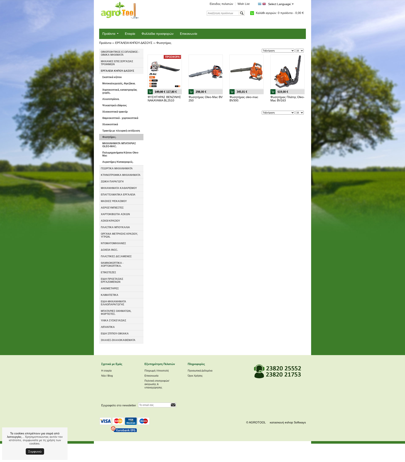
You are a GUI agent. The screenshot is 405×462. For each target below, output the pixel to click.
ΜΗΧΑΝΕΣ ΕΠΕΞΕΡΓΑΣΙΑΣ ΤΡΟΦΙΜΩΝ (117, 63)
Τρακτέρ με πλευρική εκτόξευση (121, 130)
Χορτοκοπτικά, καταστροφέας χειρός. (119, 91)
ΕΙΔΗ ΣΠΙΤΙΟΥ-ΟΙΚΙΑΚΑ (115, 333)
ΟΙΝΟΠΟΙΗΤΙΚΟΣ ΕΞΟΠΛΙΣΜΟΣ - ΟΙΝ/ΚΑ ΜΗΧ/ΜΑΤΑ (120, 53)
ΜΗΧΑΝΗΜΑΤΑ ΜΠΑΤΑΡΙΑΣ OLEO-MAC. (119, 145)
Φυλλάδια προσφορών (158, 33)
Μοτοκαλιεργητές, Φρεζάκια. (118, 83)
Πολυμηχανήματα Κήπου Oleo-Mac (120, 154)
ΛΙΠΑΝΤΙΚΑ (108, 327)
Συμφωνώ (35, 451)
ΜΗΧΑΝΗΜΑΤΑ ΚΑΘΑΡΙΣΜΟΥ (119, 188)
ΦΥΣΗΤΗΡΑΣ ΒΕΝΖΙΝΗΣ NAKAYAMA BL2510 (164, 98)
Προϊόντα (108, 33)
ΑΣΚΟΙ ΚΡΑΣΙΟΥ (110, 220)
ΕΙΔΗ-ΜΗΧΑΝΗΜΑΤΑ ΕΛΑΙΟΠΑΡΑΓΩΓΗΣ (113, 303)
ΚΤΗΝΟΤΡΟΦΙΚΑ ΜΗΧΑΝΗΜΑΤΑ (120, 175)
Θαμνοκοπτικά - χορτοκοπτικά (120, 118)
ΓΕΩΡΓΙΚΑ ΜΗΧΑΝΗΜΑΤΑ (117, 168)
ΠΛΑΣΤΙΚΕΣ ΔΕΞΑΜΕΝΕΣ (116, 256)
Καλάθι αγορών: (280, 13)
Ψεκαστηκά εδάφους (114, 105)
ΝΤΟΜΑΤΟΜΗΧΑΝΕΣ (113, 243)
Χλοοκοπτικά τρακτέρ (115, 111)
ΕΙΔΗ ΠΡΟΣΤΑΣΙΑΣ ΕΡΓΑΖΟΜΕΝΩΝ (112, 280)
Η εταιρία (106, 370)
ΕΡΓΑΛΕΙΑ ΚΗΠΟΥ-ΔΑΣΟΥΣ (134, 42)
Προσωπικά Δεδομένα (200, 370)
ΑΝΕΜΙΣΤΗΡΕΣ (110, 288)
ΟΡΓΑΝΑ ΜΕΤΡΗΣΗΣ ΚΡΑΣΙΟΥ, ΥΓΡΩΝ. (119, 235)
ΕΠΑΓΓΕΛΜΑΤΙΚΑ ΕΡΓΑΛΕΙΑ (118, 194)
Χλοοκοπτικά (110, 124)
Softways (300, 422)
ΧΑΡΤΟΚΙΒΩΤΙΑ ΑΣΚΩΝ (115, 214)
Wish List (244, 3)
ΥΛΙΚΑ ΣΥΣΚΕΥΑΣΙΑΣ (113, 320)
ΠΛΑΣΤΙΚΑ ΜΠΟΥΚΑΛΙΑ (115, 227)
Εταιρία (130, 33)
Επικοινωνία (188, 33)
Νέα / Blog (107, 375)
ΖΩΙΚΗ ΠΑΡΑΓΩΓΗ (112, 181)
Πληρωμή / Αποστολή (156, 370)
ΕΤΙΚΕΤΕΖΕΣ (108, 272)
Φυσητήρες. (164, 42)
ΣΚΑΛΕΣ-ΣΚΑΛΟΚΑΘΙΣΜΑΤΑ (118, 340)
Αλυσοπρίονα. (110, 99)
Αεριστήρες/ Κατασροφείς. (117, 161)
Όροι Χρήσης (195, 375)
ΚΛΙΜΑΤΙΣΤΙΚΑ (109, 295)
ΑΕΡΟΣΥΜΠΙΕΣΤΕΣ (112, 207)
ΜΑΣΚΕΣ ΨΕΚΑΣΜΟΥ (114, 201)
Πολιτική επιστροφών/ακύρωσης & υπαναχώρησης (156, 384)
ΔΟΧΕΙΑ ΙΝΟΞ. (109, 249)
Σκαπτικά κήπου (112, 77)
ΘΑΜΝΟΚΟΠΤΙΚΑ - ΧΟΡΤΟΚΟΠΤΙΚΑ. (112, 264)
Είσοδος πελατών (221, 3)
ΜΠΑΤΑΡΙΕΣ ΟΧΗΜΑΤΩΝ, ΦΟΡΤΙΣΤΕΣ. (116, 312)
